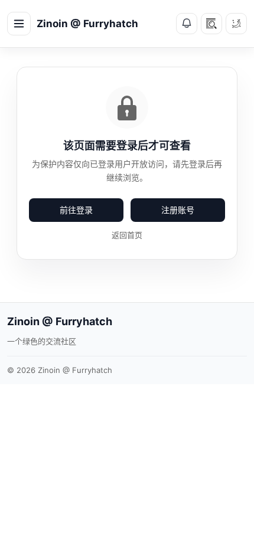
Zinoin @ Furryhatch (87, 24)
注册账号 (177, 210)
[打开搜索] (211, 23)
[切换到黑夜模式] (236, 23)
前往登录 (76, 210)
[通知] (186, 23)
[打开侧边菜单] (19, 23)
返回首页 (127, 235)
